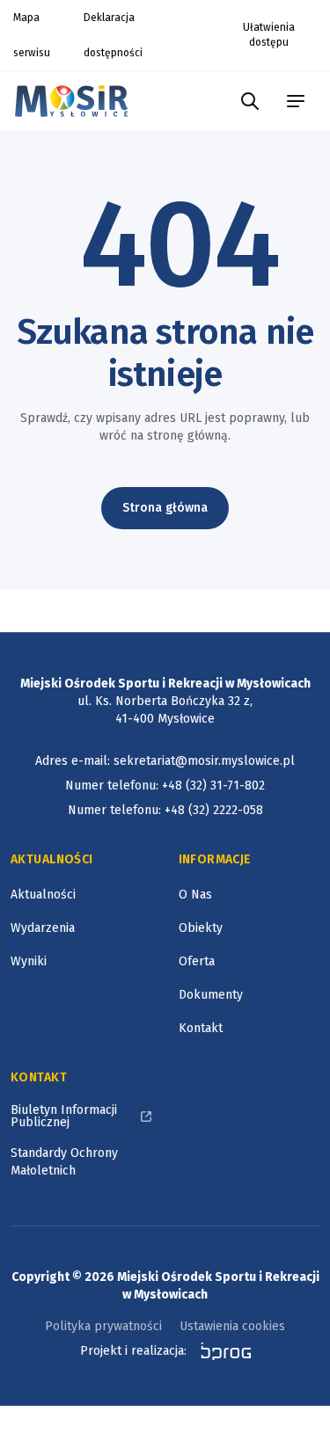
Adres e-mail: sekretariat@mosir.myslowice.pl (165, 760)
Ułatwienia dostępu (269, 34)
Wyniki (29, 961)
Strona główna (165, 507)
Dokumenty (211, 994)
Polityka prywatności (103, 1326)
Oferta (197, 961)
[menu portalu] (296, 101)
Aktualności (43, 894)
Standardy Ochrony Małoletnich (64, 1162)
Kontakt (201, 1028)
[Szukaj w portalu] (250, 101)
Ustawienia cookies (232, 1326)
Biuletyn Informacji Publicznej (64, 1116)
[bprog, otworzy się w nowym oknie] (220, 1351)
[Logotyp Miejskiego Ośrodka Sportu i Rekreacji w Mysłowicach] (76, 100)
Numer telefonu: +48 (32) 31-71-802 (165, 785)
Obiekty (201, 927)
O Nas (195, 894)
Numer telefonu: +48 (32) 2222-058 (165, 810)
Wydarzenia (43, 927)
